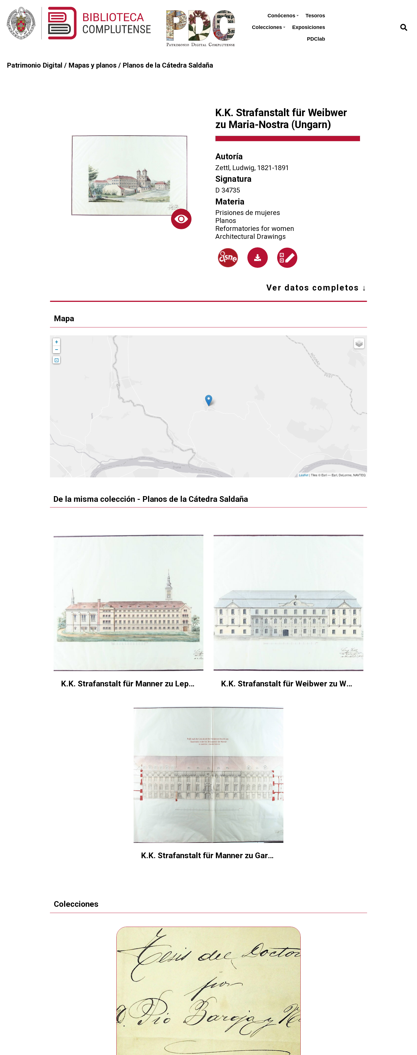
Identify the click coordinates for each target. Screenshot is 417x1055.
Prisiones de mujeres (247, 213)
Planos (225, 221)
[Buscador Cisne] (228, 257)
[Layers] (359, 343)
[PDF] (257, 257)
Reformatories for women (254, 229)
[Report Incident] (287, 258)
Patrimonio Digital (34, 65)
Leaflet (303, 475)
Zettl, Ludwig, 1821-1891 (252, 168)
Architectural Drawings (250, 237)
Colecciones (267, 27)
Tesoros (315, 15)
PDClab (316, 39)
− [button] (56, 349)
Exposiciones (308, 27)
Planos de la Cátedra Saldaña (168, 65)
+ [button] (56, 342)
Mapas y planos (92, 65)
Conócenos (281, 15)
